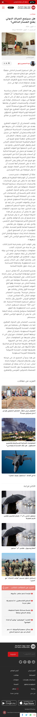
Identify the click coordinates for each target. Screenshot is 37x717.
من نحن (32, 693)
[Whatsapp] (30, 715)
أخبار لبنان (31, 671)
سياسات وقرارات (29, 680)
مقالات (32, 14)
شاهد (14, 689)
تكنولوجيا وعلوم (29, 684)
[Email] (34, 715)
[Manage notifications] (4, 712)
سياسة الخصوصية (30, 709)
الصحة (16, 684)
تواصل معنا (14, 693)
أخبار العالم (14, 671)
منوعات (15, 680)
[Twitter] (26, 715)
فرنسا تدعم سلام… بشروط (20, 594)
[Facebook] (22, 715)
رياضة (33, 689)
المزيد (6, 588)
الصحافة (32, 675)
